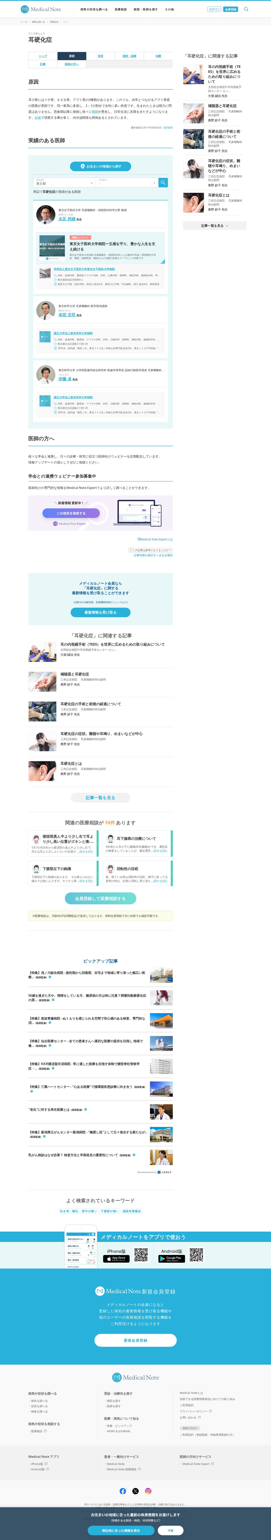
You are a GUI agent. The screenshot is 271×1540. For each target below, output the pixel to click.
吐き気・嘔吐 (69, 1211)
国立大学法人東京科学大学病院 (73, 333)
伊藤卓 (65, 379)
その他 (169, 9)
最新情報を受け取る (101, 612)
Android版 (38, 1469)
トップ (24, 21)
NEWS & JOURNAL (119, 1431)
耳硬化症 (54, 21)
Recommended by (147, 1172)
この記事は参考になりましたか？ (152, 550)
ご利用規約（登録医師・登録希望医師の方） (207, 1435)
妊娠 (38, 117)
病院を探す (114, 1401)
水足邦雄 (67, 219)
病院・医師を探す (146, 9)
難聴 (95, 111)
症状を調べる (39, 1406)
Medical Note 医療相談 (121, 1469)
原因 (72, 56)
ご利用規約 (187, 1405)
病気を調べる (38, 21)
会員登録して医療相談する (100, 898)
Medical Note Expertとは (156, 539)
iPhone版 (37, 1464)
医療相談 (121, 9)
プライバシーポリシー (194, 1411)
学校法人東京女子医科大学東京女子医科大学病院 (84, 269)
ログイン (214, 9)
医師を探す (114, 1406)
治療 (158, 56)
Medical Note (116, 1464)
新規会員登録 (136, 1340)
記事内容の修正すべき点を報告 (153, 555)
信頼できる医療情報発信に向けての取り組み (207, 1399)
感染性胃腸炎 (132, 1211)
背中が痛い (89, 1211)
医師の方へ (72, 64)
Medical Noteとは (191, 1393)
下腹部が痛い (110, 1211)
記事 (43, 64)
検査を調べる (39, 1411)
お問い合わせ (188, 1417)
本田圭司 (67, 315)
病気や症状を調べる (94, 9)
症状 (100, 56)
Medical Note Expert (196, 1464)
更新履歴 (168, 127)
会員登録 (230, 9)
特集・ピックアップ (119, 1426)
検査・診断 (129, 56)
